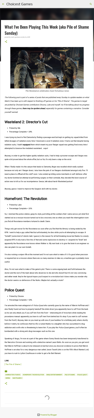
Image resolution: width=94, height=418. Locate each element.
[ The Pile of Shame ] (13, 364)
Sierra (8, 378)
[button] (6, 41)
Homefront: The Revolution (33, 374)
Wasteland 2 (17, 378)
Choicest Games (19, 4)
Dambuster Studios (13, 374)
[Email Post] (6, 372)
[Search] (35, 4)
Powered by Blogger (48, 415)
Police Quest (82, 374)
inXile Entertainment (54, 374)
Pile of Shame (70, 374)
